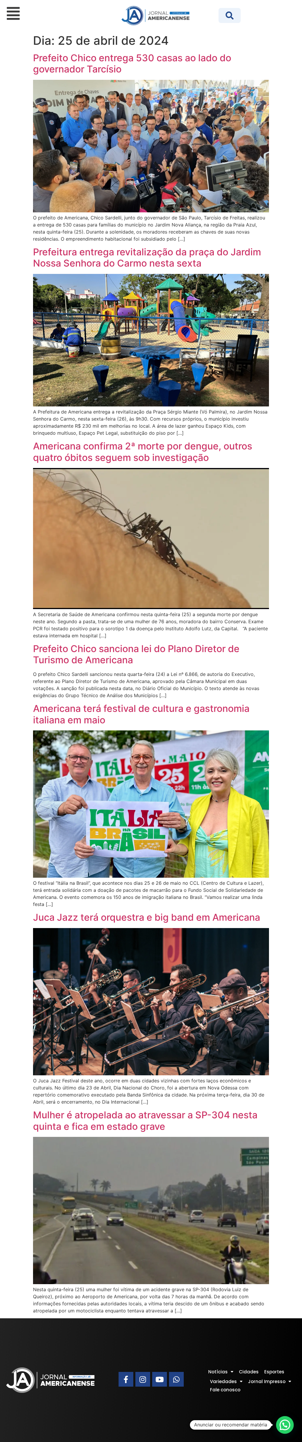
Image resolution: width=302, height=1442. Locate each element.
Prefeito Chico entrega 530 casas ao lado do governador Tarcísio (132, 63)
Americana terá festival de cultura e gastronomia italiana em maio (141, 714)
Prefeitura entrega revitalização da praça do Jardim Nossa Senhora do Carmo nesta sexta (147, 257)
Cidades (249, 1372)
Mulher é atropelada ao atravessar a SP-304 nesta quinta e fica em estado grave (145, 1120)
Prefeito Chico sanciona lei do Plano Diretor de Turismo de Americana (136, 654)
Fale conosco (225, 1390)
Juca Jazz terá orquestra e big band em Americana (146, 917)
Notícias (218, 1372)
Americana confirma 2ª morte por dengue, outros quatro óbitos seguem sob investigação (142, 451)
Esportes (274, 1372)
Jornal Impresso (266, 1381)
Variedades (223, 1381)
